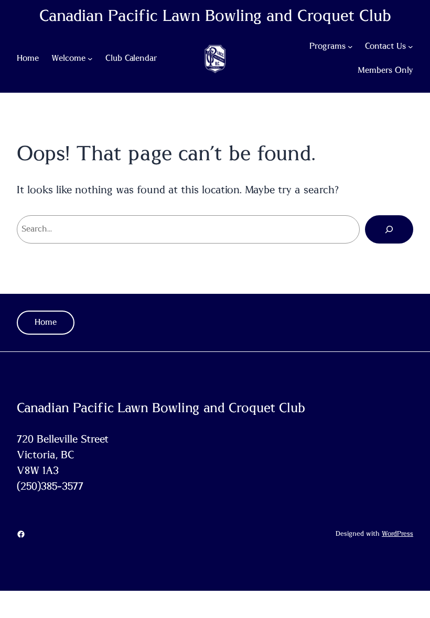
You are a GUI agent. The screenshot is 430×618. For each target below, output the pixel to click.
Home (46, 322)
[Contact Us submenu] (410, 46)
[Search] (389, 229)
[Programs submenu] (350, 46)
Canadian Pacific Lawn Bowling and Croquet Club (215, 16)
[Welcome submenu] (90, 58)
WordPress (397, 534)
